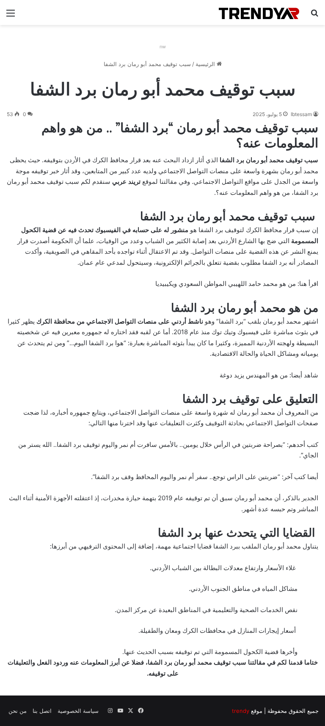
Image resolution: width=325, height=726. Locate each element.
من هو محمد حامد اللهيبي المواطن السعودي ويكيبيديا (225, 284)
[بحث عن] (314, 15)
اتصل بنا (42, 710)
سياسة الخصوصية (78, 710)
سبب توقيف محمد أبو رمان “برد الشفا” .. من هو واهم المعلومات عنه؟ (179, 135)
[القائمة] (10, 15)
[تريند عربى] (259, 12)
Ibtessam (301, 114)
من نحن (17, 710)
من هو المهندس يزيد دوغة (254, 375)
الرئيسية (206, 64)
